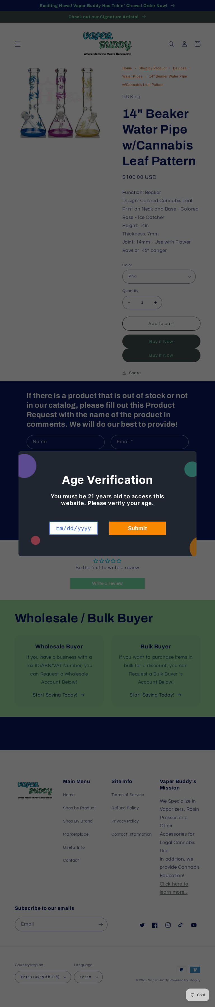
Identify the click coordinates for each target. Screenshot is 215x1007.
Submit (137, 528)
